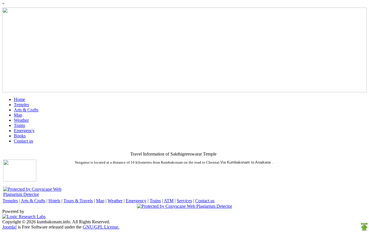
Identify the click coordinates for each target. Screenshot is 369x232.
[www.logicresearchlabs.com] (24, 216)
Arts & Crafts (26, 109)
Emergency (24, 130)
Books (20, 135)
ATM (169, 200)
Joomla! (9, 226)
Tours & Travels (78, 200)
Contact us (23, 141)
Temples (21, 104)
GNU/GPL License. (101, 226)
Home (19, 99)
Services (184, 200)
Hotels (54, 200)
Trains (19, 125)
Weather (21, 120)
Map (18, 115)
